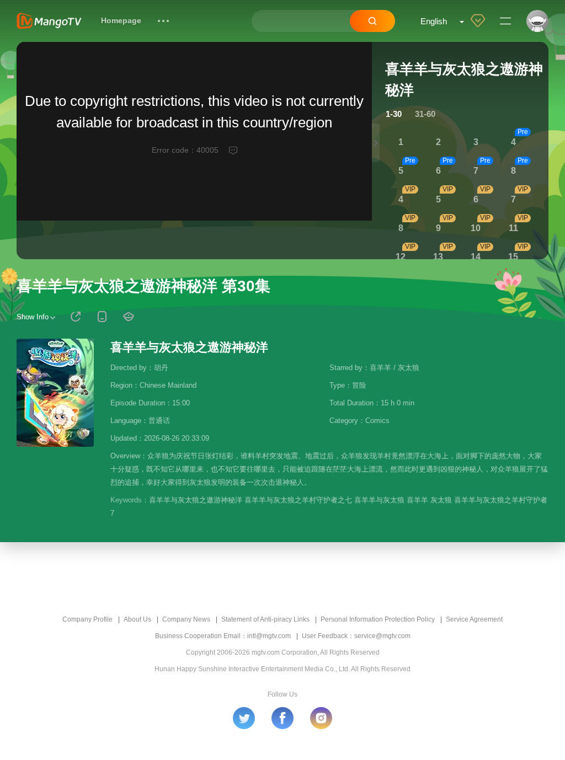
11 (513, 228)
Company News (186, 619)
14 (476, 256)
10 (476, 228)
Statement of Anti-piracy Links (265, 619)
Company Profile (87, 619)
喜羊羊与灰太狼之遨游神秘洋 (189, 347)
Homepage (121, 20)
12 (401, 256)
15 (513, 256)
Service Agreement (474, 619)
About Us (137, 619)
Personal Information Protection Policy (378, 619)
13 (438, 256)
